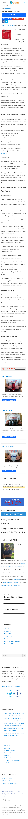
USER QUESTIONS (7, 18)
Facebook (9, 582)
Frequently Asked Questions (12, 641)
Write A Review (14, 15)
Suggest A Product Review (9, 783)
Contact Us (7, 631)
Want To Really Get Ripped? (12, 501)
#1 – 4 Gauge (7, 376)
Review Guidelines (9, 644)
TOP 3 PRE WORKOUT (18, 18)
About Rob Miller (7, 791)
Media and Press (8, 758)
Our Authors (7, 639)
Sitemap (6, 755)
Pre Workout (11, 25)
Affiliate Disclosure (9, 750)
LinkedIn (15, 582)
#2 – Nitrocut (7, 410)
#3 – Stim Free (8, 447)
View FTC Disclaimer (14, 794)
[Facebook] (3, 21)
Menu (4, 2)
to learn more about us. (12, 686)
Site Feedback (6, 781)
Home (3, 25)
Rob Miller (7, 9)
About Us (7, 629)
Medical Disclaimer (9, 634)
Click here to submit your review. (13, 486)
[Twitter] (6, 21)
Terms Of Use (8, 636)
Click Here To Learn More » (9, 400)
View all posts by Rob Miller (13, 585)
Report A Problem (7, 778)
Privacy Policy (8, 753)
